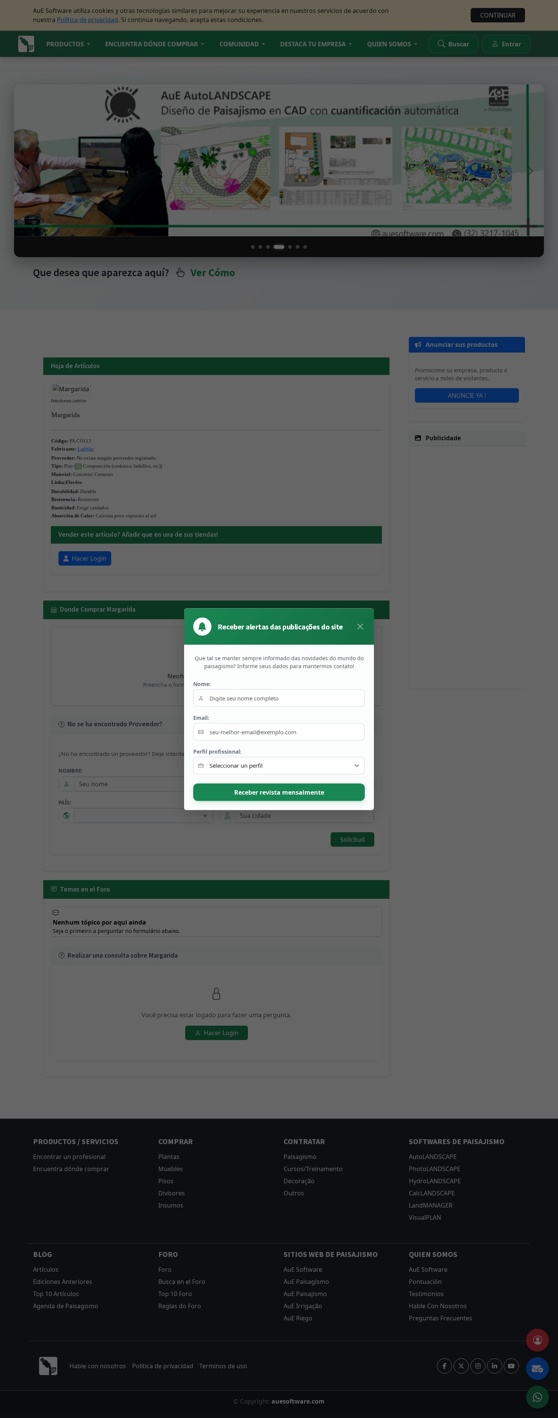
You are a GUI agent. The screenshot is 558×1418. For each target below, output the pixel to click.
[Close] (360, 626)
